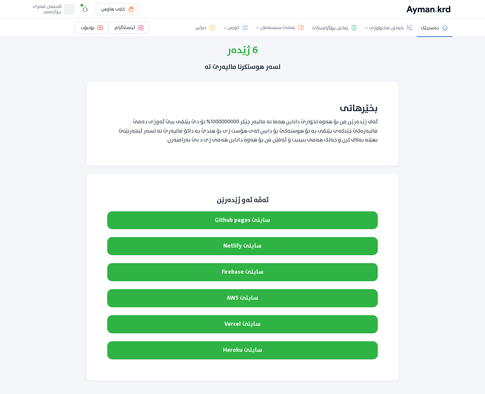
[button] (389, 27)
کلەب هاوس (113, 9)
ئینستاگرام (124, 27)
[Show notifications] (85, 9)
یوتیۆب (87, 27)
